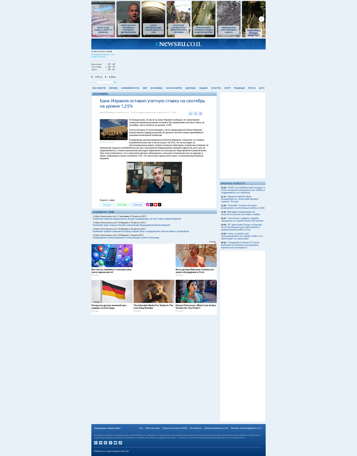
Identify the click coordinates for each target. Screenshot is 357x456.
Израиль (113, 88)
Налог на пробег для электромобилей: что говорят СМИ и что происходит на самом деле (242, 236)
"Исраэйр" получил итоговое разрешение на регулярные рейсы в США (243, 206)
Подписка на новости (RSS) (174, 428)
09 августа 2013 (139, 216)
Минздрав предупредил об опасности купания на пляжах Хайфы (240, 213)
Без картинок (196, 428)
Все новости (99, 88)
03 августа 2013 (138, 229)
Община (203, 88)
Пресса (252, 88)
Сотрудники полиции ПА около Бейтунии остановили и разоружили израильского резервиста (240, 245)
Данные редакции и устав (216, 428)
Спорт (227, 88)
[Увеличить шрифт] (196, 114)
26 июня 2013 (137, 235)
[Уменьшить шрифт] (191, 114)
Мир (145, 88)
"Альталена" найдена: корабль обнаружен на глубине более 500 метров (242, 219)
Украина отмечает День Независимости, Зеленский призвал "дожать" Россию (239, 199)
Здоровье (190, 88)
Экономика (156, 88)
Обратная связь (152, 428)
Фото (262, 88)
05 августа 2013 (138, 223)
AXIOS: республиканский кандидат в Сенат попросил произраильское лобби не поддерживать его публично (243, 190)
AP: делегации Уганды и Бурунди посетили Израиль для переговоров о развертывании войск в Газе (241, 227)
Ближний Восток (130, 88)
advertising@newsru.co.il (250, 428)
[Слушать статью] (203, 114)
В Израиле (124, 223)
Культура (216, 88)
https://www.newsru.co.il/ (106, 216)
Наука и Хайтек (174, 88)
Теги (141, 428)
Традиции (239, 88)
